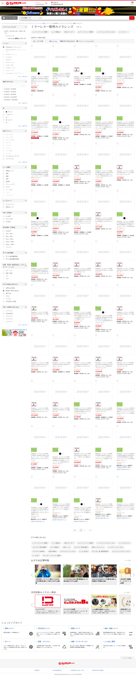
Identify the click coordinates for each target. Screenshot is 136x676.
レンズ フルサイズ (124, 543)
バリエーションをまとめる (86, 41)
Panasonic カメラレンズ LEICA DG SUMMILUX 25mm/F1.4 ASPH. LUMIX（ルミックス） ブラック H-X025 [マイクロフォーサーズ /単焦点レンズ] (125, 507)
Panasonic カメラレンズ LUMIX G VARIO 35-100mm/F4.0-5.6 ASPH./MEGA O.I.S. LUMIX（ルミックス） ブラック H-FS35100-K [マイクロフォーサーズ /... (61, 460)
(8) (101, 130)
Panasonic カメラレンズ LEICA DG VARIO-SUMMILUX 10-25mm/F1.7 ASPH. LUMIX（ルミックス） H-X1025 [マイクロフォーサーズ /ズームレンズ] (83, 221)
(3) (37, 275)
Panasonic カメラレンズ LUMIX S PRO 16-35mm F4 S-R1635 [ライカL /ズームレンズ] (61, 364)
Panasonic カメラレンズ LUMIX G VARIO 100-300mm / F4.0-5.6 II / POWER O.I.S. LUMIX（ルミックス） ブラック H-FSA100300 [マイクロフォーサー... (125, 77)
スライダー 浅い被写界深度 (100, 551)
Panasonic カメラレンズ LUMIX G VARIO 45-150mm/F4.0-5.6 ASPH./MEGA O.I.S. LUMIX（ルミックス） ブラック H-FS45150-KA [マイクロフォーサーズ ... (104, 319)
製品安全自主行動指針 (98, 670)
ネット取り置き (91, 20)
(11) (102, 511)
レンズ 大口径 (83, 551)
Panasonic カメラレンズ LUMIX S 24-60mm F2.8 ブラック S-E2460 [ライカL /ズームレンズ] (125, 172)
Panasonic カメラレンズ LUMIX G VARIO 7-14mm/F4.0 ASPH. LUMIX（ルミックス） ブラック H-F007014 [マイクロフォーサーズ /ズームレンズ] (40, 457)
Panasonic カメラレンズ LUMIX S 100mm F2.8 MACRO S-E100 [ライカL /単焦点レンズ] (82, 270)
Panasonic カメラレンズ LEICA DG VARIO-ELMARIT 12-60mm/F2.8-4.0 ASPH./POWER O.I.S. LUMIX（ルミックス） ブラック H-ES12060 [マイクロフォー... (125, 457)
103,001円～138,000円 (11, 100)
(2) (80, 130)
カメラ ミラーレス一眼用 (85, 32)
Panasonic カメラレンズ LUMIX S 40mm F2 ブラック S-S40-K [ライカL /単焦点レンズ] (82, 78)
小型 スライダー (69, 32)
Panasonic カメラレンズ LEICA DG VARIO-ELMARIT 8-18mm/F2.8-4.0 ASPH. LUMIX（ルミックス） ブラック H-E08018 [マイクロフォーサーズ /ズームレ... (40, 125)
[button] (129, 32)
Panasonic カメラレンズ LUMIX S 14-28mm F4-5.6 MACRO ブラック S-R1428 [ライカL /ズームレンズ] (82, 365)
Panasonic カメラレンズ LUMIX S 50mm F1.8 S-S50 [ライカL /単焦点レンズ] (125, 314)
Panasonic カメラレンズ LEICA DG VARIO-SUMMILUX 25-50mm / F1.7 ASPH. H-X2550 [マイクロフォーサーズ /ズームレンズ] (83, 411)
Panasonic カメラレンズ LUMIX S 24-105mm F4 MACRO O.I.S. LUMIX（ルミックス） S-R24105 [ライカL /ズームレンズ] (104, 365)
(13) (38, 130)
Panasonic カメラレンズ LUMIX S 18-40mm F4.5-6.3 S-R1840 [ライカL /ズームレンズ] (125, 364)
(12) (59, 465)
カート (132, 4)
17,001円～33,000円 (10, 89)
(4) (59, 368)
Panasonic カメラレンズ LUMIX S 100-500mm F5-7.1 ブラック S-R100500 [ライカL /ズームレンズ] (40, 410)
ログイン (28, 21)
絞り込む (55, 41)
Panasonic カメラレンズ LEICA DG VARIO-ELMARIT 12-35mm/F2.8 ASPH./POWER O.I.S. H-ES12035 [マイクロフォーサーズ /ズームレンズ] (125, 125)
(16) (102, 324)
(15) (38, 179)
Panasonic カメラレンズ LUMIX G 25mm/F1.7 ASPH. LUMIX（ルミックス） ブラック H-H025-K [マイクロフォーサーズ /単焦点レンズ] (61, 128)
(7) (101, 179)
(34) (38, 85)
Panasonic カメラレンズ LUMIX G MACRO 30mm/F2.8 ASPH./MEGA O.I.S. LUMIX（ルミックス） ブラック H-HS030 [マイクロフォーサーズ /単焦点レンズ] (82, 316)
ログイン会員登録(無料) (40, 3)
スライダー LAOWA (38, 551)
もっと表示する (23, 76)
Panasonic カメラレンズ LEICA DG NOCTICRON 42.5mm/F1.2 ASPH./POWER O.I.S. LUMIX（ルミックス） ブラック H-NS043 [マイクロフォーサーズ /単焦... (61, 174)
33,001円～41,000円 (10, 91)
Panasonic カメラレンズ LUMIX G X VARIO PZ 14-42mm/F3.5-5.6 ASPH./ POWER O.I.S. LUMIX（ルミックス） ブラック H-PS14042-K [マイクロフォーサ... (40, 225)
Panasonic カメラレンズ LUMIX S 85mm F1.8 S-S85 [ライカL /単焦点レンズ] (61, 410)
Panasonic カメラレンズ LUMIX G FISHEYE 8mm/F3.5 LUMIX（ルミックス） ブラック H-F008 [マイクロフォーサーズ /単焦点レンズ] (104, 456)
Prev (32, 575)
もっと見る (128, 560)
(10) (102, 85)
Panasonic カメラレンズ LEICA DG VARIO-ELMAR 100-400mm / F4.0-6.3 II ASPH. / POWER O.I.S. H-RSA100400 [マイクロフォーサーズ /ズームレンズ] (83, 125)
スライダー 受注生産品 (80, 547)
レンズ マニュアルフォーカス (105, 32)
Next (134, 575)
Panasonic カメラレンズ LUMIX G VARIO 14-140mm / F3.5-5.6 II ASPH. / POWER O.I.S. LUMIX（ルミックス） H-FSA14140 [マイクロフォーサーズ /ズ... (104, 174)
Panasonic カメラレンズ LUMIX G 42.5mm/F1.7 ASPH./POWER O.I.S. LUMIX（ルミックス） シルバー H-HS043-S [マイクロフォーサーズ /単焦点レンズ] (40, 511)
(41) (123, 462)
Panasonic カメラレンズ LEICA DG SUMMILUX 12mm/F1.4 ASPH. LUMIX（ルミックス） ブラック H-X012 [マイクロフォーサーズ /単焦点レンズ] (125, 411)
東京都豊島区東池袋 (57, 3)
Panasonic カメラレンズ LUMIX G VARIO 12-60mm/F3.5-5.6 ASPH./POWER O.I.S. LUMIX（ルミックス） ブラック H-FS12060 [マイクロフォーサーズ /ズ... (61, 221)
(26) (59, 80)
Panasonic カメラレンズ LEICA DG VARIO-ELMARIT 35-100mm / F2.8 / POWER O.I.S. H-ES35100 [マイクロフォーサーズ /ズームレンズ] (40, 271)
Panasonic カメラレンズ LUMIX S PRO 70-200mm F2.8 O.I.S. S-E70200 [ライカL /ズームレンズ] (40, 364)
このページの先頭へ (127, 658)
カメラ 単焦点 (54, 547)
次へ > (90, 530)
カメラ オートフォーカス (67, 551)
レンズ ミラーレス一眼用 (39, 32)
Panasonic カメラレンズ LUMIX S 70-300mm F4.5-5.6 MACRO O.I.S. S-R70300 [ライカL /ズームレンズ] (104, 220)
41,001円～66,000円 (10, 94)
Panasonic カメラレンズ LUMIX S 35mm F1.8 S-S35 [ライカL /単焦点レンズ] (125, 270)
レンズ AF (35, 555)
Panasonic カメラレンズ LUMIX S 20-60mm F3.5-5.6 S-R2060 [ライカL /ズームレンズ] (103, 410)
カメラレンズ (10, 35)
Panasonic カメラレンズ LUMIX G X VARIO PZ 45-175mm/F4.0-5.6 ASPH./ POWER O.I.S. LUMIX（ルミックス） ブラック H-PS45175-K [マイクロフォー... (125, 225)
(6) (123, 130)
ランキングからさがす (60, 20)
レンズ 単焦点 (56, 32)
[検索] (131, 18)
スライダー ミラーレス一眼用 (51, 555)
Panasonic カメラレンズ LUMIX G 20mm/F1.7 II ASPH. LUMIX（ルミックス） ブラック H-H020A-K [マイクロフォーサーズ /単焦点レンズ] (82, 511)
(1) (59, 317)
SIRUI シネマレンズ (97, 547)
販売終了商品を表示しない (124, 469)
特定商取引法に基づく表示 (77, 670)
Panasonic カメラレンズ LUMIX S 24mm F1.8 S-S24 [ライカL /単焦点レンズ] (39, 314)
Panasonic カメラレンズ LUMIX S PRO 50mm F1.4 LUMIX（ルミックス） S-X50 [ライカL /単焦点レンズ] (82, 456)
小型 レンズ (66, 547)
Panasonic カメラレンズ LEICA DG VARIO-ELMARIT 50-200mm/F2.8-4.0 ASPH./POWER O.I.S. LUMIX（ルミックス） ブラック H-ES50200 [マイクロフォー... (40, 174)
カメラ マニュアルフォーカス (120, 551)
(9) (59, 226)
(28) (123, 82)
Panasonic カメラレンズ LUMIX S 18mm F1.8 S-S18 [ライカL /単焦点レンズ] (104, 270)
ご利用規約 (36, 670)
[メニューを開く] (2, 3)
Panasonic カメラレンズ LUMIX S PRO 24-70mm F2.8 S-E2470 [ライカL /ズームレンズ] (61, 270)
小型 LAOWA (52, 551)
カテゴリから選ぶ (11, 18)
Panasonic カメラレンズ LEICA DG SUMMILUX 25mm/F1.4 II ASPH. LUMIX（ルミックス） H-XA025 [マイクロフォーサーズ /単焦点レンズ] (61, 507)
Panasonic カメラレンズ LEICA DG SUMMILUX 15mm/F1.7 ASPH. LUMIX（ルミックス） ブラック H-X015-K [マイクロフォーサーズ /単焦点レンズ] (40, 80)
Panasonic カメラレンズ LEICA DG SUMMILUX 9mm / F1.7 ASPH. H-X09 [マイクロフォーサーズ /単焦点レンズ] (61, 76)
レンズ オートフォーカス (115, 547)
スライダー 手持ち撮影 (39, 547)
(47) (123, 230)
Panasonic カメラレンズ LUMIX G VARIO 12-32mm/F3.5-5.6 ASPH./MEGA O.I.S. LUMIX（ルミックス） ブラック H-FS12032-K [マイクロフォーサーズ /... (103, 80)
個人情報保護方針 (57, 670)
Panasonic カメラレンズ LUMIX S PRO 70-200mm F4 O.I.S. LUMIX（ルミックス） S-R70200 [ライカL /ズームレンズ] (104, 506)
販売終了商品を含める (68, 41)
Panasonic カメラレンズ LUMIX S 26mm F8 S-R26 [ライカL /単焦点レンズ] (61, 314)
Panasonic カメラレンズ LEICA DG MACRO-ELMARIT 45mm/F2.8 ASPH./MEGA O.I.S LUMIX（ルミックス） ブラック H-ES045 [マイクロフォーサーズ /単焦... (104, 125)
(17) (38, 462)
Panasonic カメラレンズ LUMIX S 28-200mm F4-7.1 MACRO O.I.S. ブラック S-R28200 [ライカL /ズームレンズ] (82, 173)
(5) (123, 176)
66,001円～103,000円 (10, 97)
